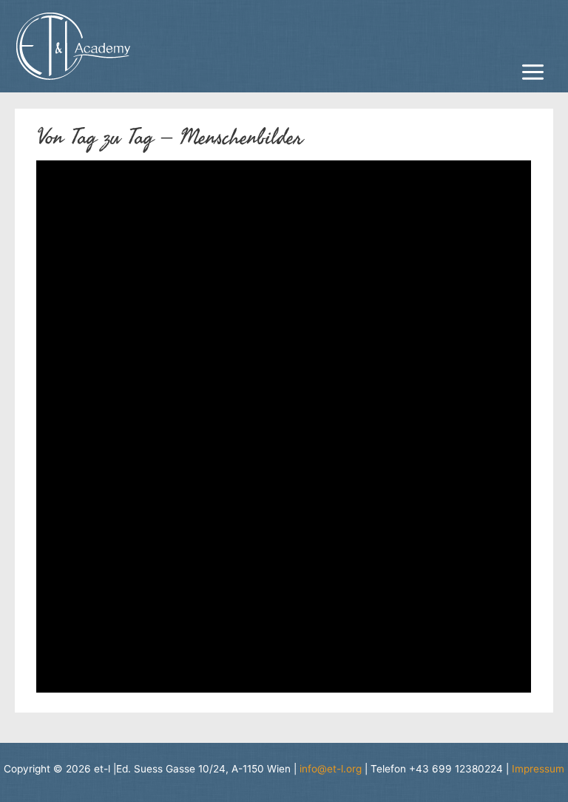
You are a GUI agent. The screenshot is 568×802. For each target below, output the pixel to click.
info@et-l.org (331, 769)
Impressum (538, 769)
